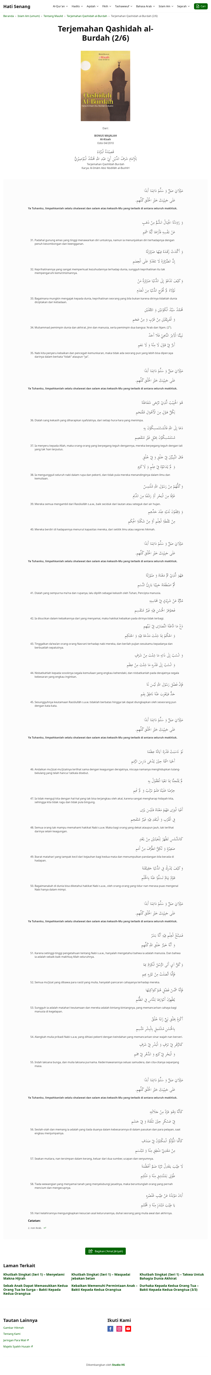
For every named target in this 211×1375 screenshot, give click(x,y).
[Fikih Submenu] (110, 6)
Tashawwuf (122, 6)
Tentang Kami (11, 1334)
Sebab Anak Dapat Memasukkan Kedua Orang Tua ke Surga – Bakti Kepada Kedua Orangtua (35, 1290)
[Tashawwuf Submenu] (131, 6)
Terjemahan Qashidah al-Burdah (87, 16)
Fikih (105, 6)
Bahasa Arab (144, 6)
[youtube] (128, 1329)
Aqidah (91, 6)
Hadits (76, 6)
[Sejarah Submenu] (189, 6)
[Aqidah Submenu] (97, 6)
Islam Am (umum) (29, 16)
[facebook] (110, 1329)
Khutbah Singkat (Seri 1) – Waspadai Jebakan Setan (100, 1276)
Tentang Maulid (53, 16)
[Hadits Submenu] (82, 6)
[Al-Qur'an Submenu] (67, 6)
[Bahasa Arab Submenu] (154, 6)
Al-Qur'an (59, 6)
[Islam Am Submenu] (172, 6)
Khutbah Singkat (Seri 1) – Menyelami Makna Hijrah (33, 1276)
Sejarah (182, 6)
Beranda (8, 16)
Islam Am (164, 6)
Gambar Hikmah (13, 1328)
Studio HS (118, 1365)
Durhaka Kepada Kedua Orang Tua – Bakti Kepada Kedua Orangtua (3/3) (169, 1288)
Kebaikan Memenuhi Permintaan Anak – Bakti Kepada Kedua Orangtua (104, 1288)
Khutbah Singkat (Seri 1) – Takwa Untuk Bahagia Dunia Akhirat (172, 1276)
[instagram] (119, 1329)
